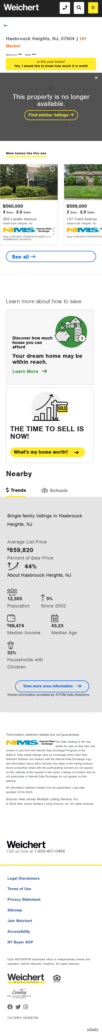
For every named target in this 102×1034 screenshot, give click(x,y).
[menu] (93, 8)
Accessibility (18, 931)
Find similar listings (49, 115)
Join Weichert (19, 920)
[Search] (79, 8)
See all (21, 256)
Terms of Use (19, 888)
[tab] (16, 492)
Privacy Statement (23, 899)
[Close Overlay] (96, 77)
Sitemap (14, 910)
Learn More (29, 371)
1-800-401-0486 (49, 851)
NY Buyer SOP (20, 942)
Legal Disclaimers (23, 878)
